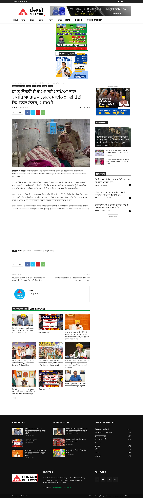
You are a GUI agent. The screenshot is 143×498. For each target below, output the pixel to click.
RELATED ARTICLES (20, 309)
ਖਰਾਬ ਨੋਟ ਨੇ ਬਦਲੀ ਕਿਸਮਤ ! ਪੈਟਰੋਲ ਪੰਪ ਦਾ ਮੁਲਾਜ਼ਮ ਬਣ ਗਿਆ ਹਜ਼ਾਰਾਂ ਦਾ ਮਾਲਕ (72, 279)
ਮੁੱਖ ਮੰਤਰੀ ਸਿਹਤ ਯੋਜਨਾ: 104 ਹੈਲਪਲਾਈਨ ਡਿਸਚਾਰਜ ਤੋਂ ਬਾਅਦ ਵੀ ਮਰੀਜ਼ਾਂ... (35, 431)
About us (108, 496)
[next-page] (16, 398)
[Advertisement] (29, 227)
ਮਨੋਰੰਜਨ (50, 20)
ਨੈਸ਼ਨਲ (32, 20)
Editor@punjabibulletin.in (61, 487)
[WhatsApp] (43, 112)
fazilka (20, 251)
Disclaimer (90, 496)
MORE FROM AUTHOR (37, 309)
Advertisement (118, 496)
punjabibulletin (38, 251)
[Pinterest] (38, 112)
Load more (112, 216)
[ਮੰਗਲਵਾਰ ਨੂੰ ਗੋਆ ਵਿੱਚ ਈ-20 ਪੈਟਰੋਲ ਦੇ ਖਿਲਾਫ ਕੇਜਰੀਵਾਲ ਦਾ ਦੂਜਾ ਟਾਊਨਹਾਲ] (77, 376)
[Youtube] (129, 1)
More (67, 20)
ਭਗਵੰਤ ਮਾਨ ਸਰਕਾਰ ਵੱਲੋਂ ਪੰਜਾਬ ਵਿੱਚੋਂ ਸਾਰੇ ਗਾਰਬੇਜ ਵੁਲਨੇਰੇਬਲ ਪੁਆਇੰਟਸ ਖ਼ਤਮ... (35, 453)
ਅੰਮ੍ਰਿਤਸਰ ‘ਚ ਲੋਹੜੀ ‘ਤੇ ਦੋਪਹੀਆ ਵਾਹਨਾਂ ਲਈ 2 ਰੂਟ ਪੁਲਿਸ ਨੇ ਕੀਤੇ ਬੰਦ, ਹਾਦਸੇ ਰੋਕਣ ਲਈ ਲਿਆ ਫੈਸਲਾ (28, 279)
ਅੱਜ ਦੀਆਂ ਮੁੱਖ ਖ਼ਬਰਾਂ (44, 332)
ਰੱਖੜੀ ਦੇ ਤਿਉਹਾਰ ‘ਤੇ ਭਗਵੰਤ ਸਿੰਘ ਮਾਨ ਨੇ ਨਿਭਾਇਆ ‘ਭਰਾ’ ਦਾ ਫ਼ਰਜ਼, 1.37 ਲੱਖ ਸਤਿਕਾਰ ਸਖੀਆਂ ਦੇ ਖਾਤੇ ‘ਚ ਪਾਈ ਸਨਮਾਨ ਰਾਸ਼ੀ (51, 363)
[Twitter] (125, 1)
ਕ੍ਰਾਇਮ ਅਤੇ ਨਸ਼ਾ (22, 83)
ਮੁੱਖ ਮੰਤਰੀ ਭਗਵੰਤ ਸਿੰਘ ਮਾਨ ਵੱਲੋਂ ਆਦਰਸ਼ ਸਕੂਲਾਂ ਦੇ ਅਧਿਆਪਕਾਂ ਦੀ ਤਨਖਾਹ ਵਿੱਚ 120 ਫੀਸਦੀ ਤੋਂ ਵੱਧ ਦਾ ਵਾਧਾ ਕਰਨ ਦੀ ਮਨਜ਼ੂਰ (23, 391)
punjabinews (49, 251)
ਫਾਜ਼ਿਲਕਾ (28, 86)
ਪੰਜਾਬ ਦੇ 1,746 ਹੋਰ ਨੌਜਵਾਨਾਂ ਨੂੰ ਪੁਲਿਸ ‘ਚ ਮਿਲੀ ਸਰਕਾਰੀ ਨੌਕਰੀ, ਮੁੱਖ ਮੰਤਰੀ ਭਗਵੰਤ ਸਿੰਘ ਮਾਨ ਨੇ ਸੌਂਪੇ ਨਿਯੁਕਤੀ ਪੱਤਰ (23, 363)
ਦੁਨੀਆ (41, 20)
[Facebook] (118, 1)
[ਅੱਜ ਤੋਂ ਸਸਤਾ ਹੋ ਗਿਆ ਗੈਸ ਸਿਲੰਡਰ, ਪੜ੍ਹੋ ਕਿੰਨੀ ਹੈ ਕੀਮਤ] (59, 442)
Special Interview (94, 20)
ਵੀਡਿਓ (60, 20)
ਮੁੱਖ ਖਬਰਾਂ (45, 86)
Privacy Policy (99, 496)
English (78, 20)
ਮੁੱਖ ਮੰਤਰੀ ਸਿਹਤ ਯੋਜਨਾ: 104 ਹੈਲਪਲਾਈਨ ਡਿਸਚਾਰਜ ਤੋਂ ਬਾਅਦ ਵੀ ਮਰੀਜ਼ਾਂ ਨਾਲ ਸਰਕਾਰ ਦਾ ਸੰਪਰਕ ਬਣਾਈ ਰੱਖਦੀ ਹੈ (24, 330)
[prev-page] (13, 398)
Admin (16, 107)
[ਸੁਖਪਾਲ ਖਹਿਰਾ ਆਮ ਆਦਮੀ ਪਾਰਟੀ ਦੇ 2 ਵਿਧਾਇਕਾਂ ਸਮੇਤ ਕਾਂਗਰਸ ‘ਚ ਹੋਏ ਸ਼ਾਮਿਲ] (99, 152)
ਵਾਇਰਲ (50, 86)
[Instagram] (122, 1)
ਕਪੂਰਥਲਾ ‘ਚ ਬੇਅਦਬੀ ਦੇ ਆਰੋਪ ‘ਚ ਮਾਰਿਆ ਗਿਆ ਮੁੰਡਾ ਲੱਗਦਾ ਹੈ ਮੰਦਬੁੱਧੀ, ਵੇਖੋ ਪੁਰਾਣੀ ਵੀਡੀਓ (117, 161)
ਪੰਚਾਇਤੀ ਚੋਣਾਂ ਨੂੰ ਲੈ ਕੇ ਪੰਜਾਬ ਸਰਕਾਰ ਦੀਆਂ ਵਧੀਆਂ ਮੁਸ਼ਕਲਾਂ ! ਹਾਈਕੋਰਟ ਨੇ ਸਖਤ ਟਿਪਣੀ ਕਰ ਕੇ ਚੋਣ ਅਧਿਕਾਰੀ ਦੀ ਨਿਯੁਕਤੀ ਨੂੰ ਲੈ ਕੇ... (113, 139)
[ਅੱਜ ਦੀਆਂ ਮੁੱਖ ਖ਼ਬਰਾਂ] (51, 322)
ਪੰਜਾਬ (23, 20)
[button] (128, 20)
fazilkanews (27, 251)
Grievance (128, 496)
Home (15, 20)
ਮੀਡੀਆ (39, 86)
